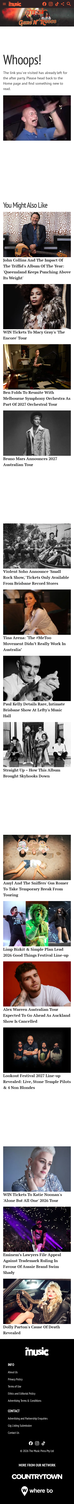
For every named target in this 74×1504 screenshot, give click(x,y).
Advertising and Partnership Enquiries (28, 1418)
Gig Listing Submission (20, 1425)
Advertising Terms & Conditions (24, 1400)
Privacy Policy (15, 1379)
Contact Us (13, 1432)
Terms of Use (14, 1386)
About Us (13, 1372)
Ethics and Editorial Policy (21, 1393)
